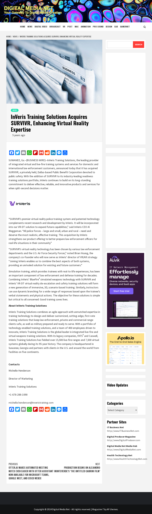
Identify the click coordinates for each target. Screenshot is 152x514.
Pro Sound (98, 26)
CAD (116, 26)
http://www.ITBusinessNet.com (123, 430)
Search (138, 44)
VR (64, 26)
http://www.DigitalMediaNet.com (124, 449)
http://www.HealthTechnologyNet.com (127, 458)
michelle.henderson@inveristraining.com (31, 402)
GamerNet (125, 26)
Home (22, 26)
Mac (77, 26)
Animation (86, 26)
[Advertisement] (54, 435)
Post (69, 26)
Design (109, 26)
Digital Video (41, 26)
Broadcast (55, 26)
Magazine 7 (98, 509)
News (29, 26)
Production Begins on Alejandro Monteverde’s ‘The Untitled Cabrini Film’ (77, 467)
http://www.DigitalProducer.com (123, 440)
